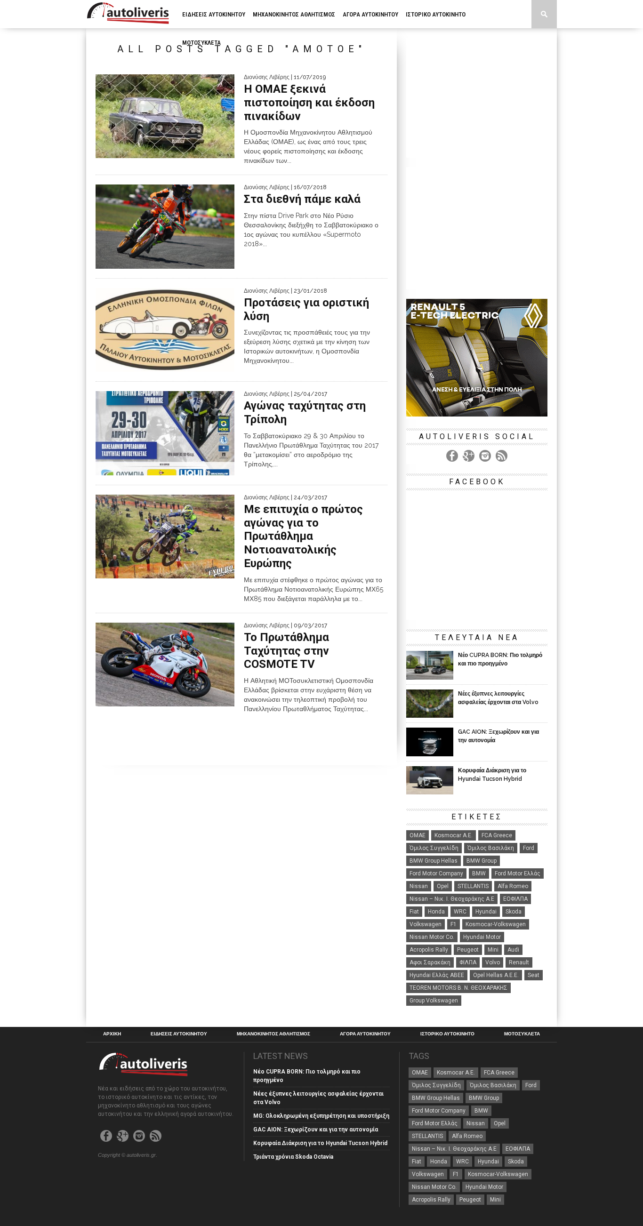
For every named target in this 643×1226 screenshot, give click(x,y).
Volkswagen (426, 924)
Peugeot (468, 949)
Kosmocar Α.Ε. (453, 835)
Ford (528, 848)
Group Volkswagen (434, 1000)
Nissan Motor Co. (432, 937)
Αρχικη (112, 1034)
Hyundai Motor (482, 937)
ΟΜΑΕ (418, 835)
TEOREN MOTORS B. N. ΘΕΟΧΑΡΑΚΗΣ (458, 988)
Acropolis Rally (429, 949)
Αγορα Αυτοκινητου (370, 14)
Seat (533, 975)
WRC (460, 911)
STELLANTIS (473, 886)
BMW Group (481, 860)
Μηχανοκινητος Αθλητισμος (294, 14)
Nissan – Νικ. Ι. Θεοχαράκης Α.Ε (452, 899)
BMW (479, 873)
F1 (453, 924)
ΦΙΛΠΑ (467, 962)
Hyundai (486, 911)
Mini (493, 949)
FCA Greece (497, 835)
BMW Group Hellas (434, 860)
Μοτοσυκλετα (201, 42)
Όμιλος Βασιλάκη (490, 848)
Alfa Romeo (513, 886)
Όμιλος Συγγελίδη (434, 848)
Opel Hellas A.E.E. (496, 975)
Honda (436, 911)
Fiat (414, 911)
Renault (519, 962)
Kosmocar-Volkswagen (496, 924)
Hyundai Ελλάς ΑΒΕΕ (437, 975)
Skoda (514, 911)
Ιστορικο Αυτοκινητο (436, 14)
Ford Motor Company (436, 873)
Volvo (492, 962)
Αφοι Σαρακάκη (430, 962)
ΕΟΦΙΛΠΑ (515, 899)
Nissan (419, 886)
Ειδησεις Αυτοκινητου (213, 14)
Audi (513, 949)
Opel (443, 886)
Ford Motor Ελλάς (517, 873)
